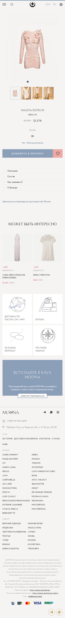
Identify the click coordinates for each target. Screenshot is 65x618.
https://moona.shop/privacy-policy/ (45, 593)
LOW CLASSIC (9, 496)
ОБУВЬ (31, 536)
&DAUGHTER (38, 484)
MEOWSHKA (37, 500)
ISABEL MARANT (10, 454)
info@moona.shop (35, 596)
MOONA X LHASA (40, 496)
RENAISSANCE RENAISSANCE (16, 500)
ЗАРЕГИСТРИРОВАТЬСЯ (32, 396)
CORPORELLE (8, 479)
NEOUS (5, 471)
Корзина (61, 5)
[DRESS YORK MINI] (47, 248)
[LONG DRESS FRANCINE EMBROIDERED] (17, 248)
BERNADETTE (8, 271)
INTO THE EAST (39, 479)
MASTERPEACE (39, 509)
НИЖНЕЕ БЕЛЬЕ (35, 523)
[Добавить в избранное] (58, 153)
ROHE (34, 475)
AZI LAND (7, 484)
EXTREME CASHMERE (12, 504)
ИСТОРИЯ (7, 438)
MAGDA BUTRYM (32, 110)
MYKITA (6, 492)
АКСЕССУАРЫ (34, 527)
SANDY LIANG (9, 467)
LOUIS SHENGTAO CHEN (43, 471)
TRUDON (36, 463)
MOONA (32, 540)
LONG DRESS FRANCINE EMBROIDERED (14, 276)
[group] (32, 49)
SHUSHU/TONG (9, 488)
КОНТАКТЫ (44, 438)
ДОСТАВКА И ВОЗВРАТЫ (26, 438)
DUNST (35, 488)
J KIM (4, 475)
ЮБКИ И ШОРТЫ (10, 548)
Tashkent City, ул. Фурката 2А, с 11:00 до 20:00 (31, 427)
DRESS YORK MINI (41, 275)
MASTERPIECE (38, 504)
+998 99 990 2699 (17, 421)
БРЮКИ (6, 544)
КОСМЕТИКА (34, 544)
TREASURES (33, 548)
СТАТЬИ (56, 438)
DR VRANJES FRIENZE (42, 492)
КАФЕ (5, 444)
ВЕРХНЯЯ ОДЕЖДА (11, 523)
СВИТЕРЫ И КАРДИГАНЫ (14, 531)
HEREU (35, 454)
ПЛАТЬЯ (6, 536)
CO (3, 463)
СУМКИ (31, 531)
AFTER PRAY (37, 467)
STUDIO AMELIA (10, 509)
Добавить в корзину (28, 153)
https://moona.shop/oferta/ (40, 590)
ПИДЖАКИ (7, 527)
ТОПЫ (5, 540)
